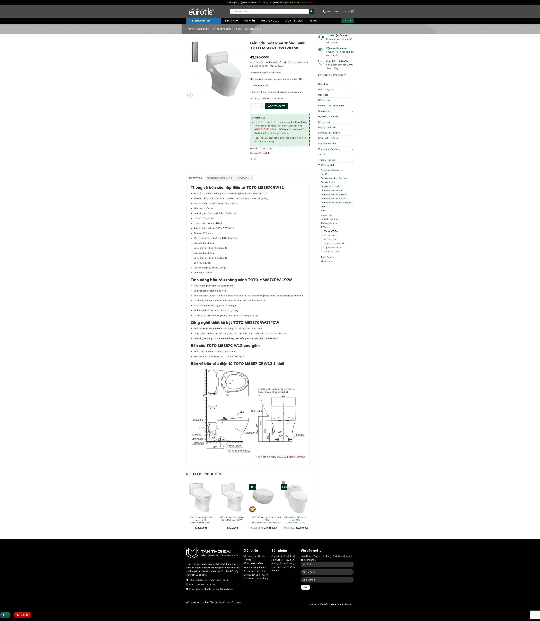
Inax (323, 210)
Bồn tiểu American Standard (334, 178)
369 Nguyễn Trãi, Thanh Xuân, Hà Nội (209, 579)
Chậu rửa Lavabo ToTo (334, 243)
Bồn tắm (325, 174)
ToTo (237, 28)
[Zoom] (190, 95)
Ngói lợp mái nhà (327, 143)
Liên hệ (261, 556)
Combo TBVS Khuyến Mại (331, 105)
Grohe (324, 206)
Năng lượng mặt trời (328, 138)
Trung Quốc (326, 257)
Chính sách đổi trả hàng (255, 578)
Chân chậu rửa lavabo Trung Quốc (337, 202)
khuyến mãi (326, 215)
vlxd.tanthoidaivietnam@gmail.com (214, 589)
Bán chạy (323, 84)
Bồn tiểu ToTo (330, 239)
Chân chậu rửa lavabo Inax (333, 194)
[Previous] (186, 506)
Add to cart (276, 106)
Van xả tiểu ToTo (331, 251)
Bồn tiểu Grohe (328, 182)
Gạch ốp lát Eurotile (328, 116)
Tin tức (312, 21)
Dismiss (309, 2)
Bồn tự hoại (324, 100)
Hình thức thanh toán (254, 567)
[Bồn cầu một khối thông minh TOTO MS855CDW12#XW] (200, 497)
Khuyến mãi (324, 121)
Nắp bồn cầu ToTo (332, 247)
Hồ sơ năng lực (269, 21)
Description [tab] (195, 178)
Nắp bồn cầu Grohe (330, 219)
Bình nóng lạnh (326, 89)
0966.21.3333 (262, 129)
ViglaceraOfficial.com (294, 2)
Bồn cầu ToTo (252, 28)
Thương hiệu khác (329, 223)
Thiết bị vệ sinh (222, 28)
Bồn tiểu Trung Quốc (330, 186)
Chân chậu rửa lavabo (331, 190)
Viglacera (325, 261)
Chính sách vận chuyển (255, 574)
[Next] (309, 506)
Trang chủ (231, 21)
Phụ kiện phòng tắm (329, 149)
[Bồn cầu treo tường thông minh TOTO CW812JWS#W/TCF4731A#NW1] (263, 497)
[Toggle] (352, 89)
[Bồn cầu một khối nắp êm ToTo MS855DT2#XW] (232, 497)
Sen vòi (322, 154)
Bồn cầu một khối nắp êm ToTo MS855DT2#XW (232, 518)
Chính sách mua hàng (254, 571)
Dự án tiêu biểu (293, 21)
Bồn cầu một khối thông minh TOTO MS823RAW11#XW (295, 520)
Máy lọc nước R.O (327, 127)
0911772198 (208, 584)
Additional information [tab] (220, 178)
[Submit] (311, 11)
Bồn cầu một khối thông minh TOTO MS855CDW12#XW (201, 520)
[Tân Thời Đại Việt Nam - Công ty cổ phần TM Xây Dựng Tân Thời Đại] (206, 11)
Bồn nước (323, 94)
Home (190, 28)
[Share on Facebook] (252, 159)
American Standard (330, 170)
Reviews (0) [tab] (244, 178)
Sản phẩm (249, 21)
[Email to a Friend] (255, 159)
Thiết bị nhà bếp (327, 159)
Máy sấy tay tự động (329, 132)
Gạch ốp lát (324, 110)
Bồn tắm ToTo (330, 235)
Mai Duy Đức (298, 456)
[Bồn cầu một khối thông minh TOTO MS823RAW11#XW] (295, 497)
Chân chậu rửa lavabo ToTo (334, 198)
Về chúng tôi (249, 556)
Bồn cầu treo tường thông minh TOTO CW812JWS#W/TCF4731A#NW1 (267, 520)
